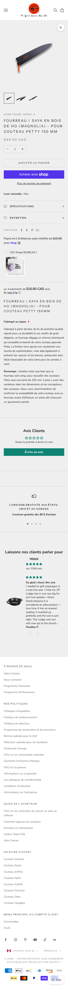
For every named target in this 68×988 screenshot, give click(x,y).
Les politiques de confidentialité (22, 780)
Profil (7, 928)
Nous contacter (13, 680)
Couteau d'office (13, 872)
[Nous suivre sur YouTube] (35, 940)
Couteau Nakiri (12, 878)
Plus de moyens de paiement (34, 183)
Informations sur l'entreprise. (21, 792)
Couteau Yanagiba (14, 903)
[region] (34, 505)
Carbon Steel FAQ (14, 834)
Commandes (11, 921)
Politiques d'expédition (17, 711)
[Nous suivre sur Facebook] (6, 940)
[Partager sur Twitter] (26, 230)
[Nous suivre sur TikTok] (45, 940)
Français (50, 950)
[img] (34, 564)
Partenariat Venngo (15, 748)
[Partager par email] (37, 230)
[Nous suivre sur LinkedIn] (55, 940)
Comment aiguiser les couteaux (22, 822)
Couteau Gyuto (13, 865)
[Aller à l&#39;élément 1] (9, 98)
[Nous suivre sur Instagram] (15, 940)
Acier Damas (11, 840)
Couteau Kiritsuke (14, 890)
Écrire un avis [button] (34, 452)
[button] (34, 290)
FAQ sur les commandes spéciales (24, 754)
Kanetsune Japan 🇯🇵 (20, 114)
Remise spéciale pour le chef (20, 736)
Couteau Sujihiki (13, 884)
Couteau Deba (12, 896)
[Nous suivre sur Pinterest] (25, 940)
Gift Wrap (23, 252)
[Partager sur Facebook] (21, 230)
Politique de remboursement (20, 717)
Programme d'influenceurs (19, 692)
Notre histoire (12, 673)
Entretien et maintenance (18, 828)
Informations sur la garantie (20, 773)
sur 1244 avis (34, 568)
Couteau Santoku (14, 859)
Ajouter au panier (34, 163)
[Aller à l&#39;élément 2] (21, 98)
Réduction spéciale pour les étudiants (26, 742)
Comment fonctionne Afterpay (21, 761)
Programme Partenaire (17, 686)
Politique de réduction (16, 723)
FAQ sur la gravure (15, 767)
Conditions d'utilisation (17, 786)
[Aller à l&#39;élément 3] (33, 98)
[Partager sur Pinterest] (32, 230)
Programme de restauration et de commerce (29, 730)
